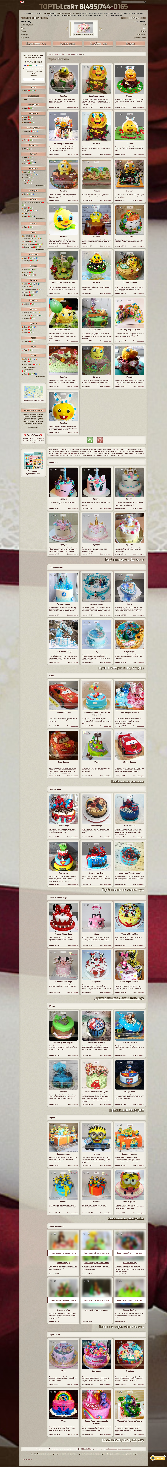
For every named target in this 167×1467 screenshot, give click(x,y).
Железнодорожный (33, 128)
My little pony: (54, 1334)
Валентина (27, 131)
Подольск (33, 309)
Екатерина (27, 175)
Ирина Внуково (28, 247)
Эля (25, 194)
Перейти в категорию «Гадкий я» (126, 1218)
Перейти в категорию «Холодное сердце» (121, 668)
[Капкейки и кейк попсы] (130, 46)
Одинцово (33, 280)
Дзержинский (33, 96)
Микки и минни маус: (58, 897)
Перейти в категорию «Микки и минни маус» (119, 998)
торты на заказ (47, 13)
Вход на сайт (25, 37)
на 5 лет (41, 414)
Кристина (26, 304)
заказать (68, 15)
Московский (33, 254)
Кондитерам (25, 34)
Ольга (25, 120)
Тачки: (52, 675)
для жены (34, 421)
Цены (22, 28)
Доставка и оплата (140, 37)
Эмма (25, 213)
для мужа (33, 419)
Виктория (26, 211)
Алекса (26, 292)
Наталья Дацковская (30, 289)
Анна (25, 160)
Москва (33, 232)
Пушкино (33, 323)
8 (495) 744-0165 (33, 61)
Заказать (63, 67)
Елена (25, 140)
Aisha (25, 180)
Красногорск (33, 168)
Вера (25, 374)
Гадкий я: (53, 1117)
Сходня (33, 346)
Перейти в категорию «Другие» (126, 1110)
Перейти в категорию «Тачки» (127, 781)
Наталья (26, 287)
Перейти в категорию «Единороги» (124, 559)
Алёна (25, 333)
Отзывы (23, 31)
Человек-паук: (55, 789)
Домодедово (33, 113)
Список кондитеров (27, 25)
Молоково (33, 223)
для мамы (40, 421)
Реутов (33, 338)
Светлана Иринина (29, 244)
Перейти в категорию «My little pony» (123, 1440)
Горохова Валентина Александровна (30, 368)
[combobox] (33, 79)
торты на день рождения (33, 410)
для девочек (27, 416)
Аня (25, 183)
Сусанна (26, 341)
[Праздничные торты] (36, 46)
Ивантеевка (33, 136)
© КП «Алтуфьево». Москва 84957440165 (83, 34)
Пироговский (33, 300)
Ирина (25, 269)
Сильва (26, 177)
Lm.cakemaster (28, 364)
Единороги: (53, 462)
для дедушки (38, 423)
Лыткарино (33, 190)
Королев (33, 154)
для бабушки (29, 423)
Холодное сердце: (56, 567)
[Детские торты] (67, 46)
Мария (26, 91)
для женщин (26, 421)
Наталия (26, 241)
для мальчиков (27, 414)
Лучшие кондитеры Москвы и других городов (69, 13)
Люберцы (33, 199)
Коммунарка (33, 145)
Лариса (26, 275)
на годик (35, 414)
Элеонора (27, 261)
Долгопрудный (33, 104)
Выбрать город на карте (33, 400)
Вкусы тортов (141, 34)
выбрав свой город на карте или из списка (119, 1449)
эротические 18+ (33, 428)
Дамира (26, 272)
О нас (144, 25)
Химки (33, 355)
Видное (33, 87)
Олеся (25, 108)
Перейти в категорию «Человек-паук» (123, 890)
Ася (25, 149)
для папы (40, 419)
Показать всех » (40, 186)
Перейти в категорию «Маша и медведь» (121, 1327)
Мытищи (33, 266)
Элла (25, 117)
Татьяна (26, 122)
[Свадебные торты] (98, 46)
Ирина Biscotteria (29, 239)
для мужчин (27, 419)
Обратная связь (27, 1460)
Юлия (25, 99)
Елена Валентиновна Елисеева (33, 203)
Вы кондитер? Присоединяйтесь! (33, 472)
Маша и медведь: (56, 1226)
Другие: (52, 1006)
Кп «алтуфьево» (28, 236)
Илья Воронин (28, 313)
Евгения (26, 295)
